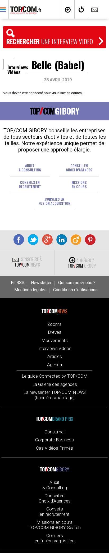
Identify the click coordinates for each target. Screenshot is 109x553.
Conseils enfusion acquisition (54, 201)
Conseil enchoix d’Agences (79, 167)
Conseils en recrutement (30, 184)
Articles (54, 356)
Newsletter (41, 283)
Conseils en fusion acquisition (55, 538)
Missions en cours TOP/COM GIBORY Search (54, 525)
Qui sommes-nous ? (77, 283)
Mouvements (54, 340)
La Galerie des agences (54, 384)
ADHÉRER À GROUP (82, 263)
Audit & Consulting (30, 167)
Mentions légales (30, 290)
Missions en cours (79, 184)
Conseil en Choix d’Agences (55, 498)
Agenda (54, 364)
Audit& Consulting (54, 485)
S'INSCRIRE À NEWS (28, 262)
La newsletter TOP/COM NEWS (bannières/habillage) (55, 395)
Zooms (54, 324)
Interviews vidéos (54, 348)
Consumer (54, 431)
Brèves (54, 332)
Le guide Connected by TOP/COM (55, 376)
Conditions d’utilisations (75, 290)
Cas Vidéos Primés (54, 448)
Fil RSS (17, 283)
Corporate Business (54, 439)
